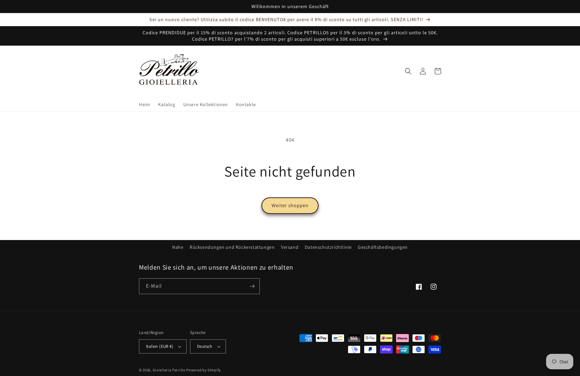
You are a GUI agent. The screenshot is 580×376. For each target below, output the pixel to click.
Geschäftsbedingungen (383, 247)
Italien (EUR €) (159, 346)
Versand (289, 247)
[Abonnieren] (252, 286)
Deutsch (204, 346)
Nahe (177, 247)
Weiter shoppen (290, 205)
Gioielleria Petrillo (169, 370)
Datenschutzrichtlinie (328, 247)
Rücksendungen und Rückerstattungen (232, 247)
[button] (408, 71)
